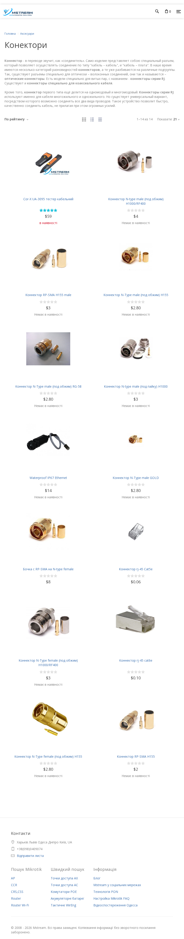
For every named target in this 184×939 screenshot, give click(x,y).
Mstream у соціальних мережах (117, 885)
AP (13, 878)
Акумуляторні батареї (67, 898)
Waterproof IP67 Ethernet (48, 478)
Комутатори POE (64, 892)
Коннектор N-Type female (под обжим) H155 (48, 756)
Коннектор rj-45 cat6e (135, 660)
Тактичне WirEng (63, 905)
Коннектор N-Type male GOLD (136, 478)
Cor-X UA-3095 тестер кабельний (48, 199)
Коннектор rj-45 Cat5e (136, 569)
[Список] (92, 119)
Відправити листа (30, 856)
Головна (10, 34)
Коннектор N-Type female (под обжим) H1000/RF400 (48, 662)
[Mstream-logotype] (16, 11)
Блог (97, 878)
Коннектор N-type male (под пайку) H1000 (136, 386)
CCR (14, 885)
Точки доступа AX (64, 878)
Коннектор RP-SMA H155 (136, 756)
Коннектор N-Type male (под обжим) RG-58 (48, 386)
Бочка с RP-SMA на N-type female (48, 569)
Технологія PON (105, 892)
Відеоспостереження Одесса (115, 905)
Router (16, 898)
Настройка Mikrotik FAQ (111, 898)
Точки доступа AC (64, 885)
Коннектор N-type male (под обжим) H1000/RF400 (136, 201)
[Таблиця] (100, 119)
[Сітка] (84, 119)
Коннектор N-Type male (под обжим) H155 (135, 295)
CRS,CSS (17, 892)
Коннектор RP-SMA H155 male (48, 295)
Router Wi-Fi (20, 905)
